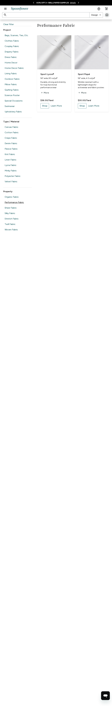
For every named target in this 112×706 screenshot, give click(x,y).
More (44, 92)
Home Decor (11, 62)
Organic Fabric (12, 197)
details (73, 2)
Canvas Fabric (11, 127)
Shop (44, 105)
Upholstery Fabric (13, 111)
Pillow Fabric (11, 84)
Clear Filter (8, 24)
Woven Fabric (11, 229)
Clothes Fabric (12, 41)
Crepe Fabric (11, 138)
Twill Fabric (10, 224)
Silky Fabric (10, 213)
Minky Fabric (11, 170)
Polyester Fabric (12, 176)
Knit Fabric (10, 154)
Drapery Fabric (12, 51)
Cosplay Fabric (12, 46)
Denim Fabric (11, 143)
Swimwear (10, 106)
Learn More (56, 105)
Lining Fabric (11, 73)
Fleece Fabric (11, 149)
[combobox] (96, 15)
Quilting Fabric (12, 90)
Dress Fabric (11, 57)
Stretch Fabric (12, 218)
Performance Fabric (14, 202)
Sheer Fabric (11, 208)
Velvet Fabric (11, 181)
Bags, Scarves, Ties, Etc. (16, 35)
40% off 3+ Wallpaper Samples (52, 3)
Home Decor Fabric (14, 68)
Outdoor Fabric (12, 79)
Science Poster (12, 95)
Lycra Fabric (10, 165)
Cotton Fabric (12, 132)
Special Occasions (14, 100)
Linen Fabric (10, 159)
